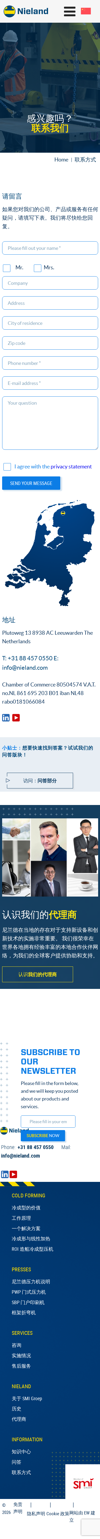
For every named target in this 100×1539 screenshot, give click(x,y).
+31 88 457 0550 (27, 1147)
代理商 (19, 1419)
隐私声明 (36, 1513)
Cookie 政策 (57, 1513)
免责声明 (17, 1507)
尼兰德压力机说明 (31, 1281)
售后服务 (21, 1366)
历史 (16, 1408)
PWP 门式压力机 (29, 1292)
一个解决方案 (26, 1228)
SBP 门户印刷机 (28, 1302)
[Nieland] (6, 719)
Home (61, 160)
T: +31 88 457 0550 (27, 658)
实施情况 (21, 1355)
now (43, 1135)
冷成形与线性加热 (31, 1238)
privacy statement (71, 466)
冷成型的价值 (26, 1207)
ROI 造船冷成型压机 (32, 1249)
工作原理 (21, 1218)
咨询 (16, 1345)
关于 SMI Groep (27, 1398)
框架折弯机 (24, 1312)
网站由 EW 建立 (82, 1516)
